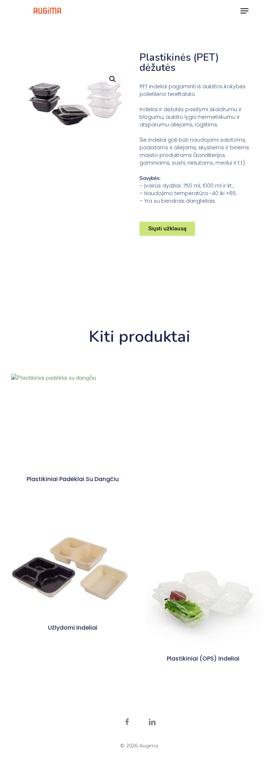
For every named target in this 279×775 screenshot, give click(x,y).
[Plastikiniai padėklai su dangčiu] (72, 420)
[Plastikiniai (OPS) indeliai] (203, 584)
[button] (112, 79)
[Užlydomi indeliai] (72, 569)
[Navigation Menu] (244, 11)
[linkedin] (152, 722)
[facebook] (127, 722)
